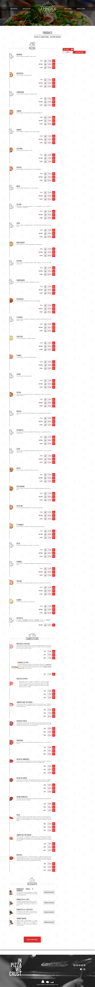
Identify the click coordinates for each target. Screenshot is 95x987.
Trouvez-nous (67, 9)
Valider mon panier (79, 52)
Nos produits (14, 9)
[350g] (44, 658)
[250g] (44, 655)
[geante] (41, 67)
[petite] (41, 61)
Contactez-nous (81, 9)
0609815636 (79, 965)
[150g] (45, 651)
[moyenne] (41, 64)
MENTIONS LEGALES (50, 984)
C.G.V (57, 984)
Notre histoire (26, 9)
